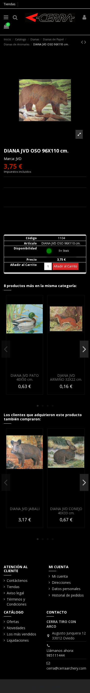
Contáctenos (17, 580)
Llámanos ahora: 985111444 (60, 653)
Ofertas (13, 621)
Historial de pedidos (68, 595)
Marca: (9, 158)
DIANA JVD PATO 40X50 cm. (24, 377)
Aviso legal (15, 593)
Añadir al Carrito (65, 266)
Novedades (16, 627)
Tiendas (9, 4)
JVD (19, 158)
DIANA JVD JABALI (25, 508)
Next (84, 349)
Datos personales (66, 588)
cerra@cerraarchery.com (66, 668)
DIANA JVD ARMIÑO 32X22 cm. (66, 377)
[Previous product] (82, 41)
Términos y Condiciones (16, 602)
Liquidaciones (18, 640)
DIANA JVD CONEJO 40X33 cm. (66, 510)
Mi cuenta (60, 576)
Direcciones (61, 582)
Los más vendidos (21, 634)
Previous (6, 349)
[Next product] (85, 41)
